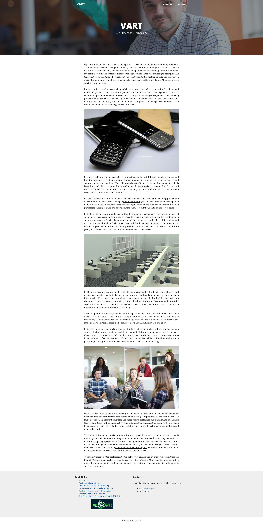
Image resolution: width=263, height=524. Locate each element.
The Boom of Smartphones (89, 483)
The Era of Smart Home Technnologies (95, 491)
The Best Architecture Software (92, 493)
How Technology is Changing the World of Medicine (100, 496)
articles (182, 4)
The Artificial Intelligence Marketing (94, 485)
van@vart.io (149, 489)
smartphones (135, 322)
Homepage (168, 4)
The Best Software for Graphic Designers (96, 488)
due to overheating (132, 201)
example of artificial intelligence (131, 447)
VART (81, 4)
